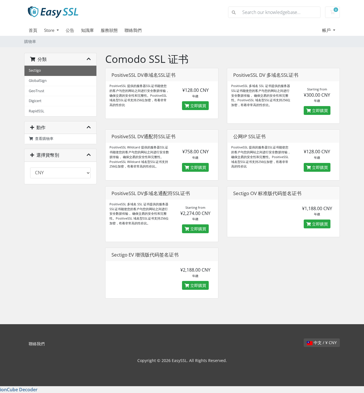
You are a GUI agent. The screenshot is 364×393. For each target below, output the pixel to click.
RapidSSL (36, 111)
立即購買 (197, 105)
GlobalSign (38, 80)
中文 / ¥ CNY (325, 342)
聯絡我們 (133, 30)
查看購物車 (43, 138)
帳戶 (327, 30)
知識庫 (87, 30)
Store (49, 30)
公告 (70, 30)
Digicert (35, 100)
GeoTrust (36, 90)
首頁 (33, 30)
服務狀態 (109, 30)
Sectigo (35, 70)
